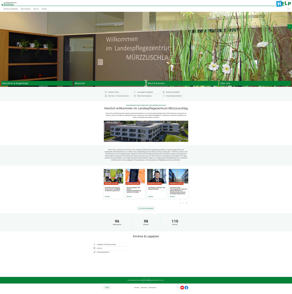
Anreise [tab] (99, 248)
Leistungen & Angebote (145, 92)
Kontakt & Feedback (173, 92)
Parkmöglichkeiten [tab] (102, 252)
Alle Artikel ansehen (146, 208)
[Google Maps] (159, 258)
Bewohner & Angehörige (11, 9)
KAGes (107, 287)
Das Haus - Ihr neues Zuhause (118, 96)
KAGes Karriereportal (144, 96)
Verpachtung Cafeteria (174, 96)
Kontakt (44, 9)
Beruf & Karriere (25, 9)
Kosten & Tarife (113, 92)
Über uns (36, 9)
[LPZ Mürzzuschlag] (283, 4)
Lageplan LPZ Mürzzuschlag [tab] (106, 244)
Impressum (144, 287)
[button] (288, 9)
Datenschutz (152, 287)
